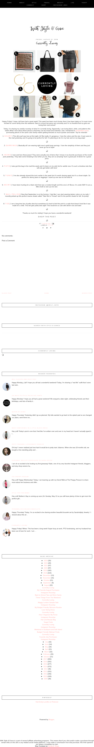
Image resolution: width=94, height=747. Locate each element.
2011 (45, 674)
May (46, 647)
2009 (46, 679)
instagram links (60, 5)
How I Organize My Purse (48, 615)
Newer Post (87, 293)
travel (47, 2)
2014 (45, 666)
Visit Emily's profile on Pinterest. (47, 702)
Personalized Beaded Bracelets (26, 509)
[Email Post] (53, 223)
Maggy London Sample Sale (48, 602)
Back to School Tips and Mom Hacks (48, 595)
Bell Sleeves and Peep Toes (24, 379)
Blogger (51, 719)
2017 (45, 659)
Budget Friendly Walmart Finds (48, 632)
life (72, 2)
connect (30, 5)
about (21, 2)
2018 (45, 573)
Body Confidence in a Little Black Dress (30, 428)
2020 (46, 568)
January (47, 657)
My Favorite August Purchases (48, 590)
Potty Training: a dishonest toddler (28, 444)
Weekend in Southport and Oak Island (48, 629)
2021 (46, 565)
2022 (46, 563)
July (46, 642)
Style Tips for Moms (20, 493)
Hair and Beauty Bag (48, 620)
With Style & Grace (47, 29)
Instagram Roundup (48, 593)
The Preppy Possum (20, 476)
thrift (84, 2)
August (46, 585)
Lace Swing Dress (48, 610)
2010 (45, 676)
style (34, 2)
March (46, 652)
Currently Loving (19, 525)
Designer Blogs (53, 746)
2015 (45, 664)
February (46, 654)
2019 (45, 570)
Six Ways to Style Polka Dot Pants (27, 395)
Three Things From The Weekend (48, 597)
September (47, 583)
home (9, 2)
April (46, 649)
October (47, 580)
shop (43, 5)
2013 (46, 669)
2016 (45, 661)
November (46, 578)
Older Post (7, 293)
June (46, 644)
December (46, 575)
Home (46, 293)
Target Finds (48, 622)
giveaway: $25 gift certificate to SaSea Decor (32, 460)
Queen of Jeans (18, 412)
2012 (45, 671)
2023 (46, 560)
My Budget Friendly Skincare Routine (48, 607)
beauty (60, 2)
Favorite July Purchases (48, 637)
